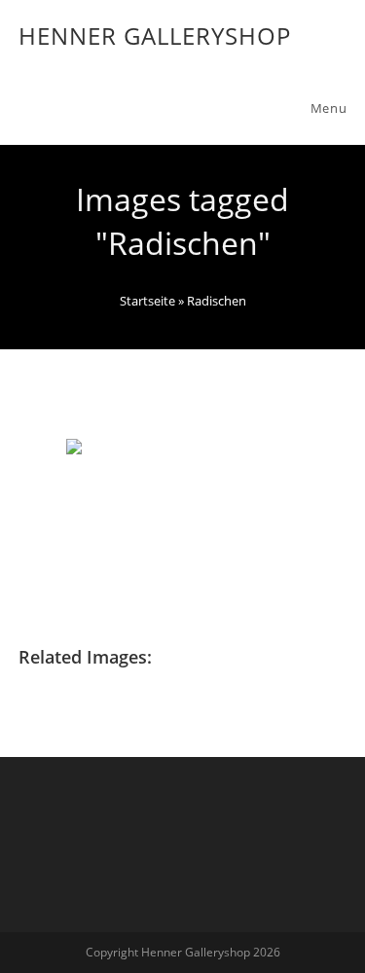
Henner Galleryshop (154, 35)
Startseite (147, 300)
